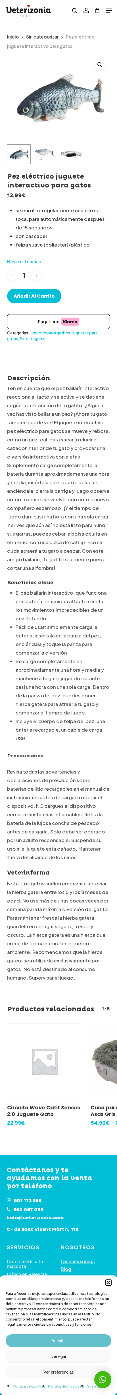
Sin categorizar (42, 36)
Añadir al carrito (34, 296)
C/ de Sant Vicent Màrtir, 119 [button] (42, 1229)
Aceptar (58, 1340)
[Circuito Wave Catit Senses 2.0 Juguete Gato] (44, 1061)
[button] (108, 1282)
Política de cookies (29, 1386)
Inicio (13, 36)
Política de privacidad (66, 1386)
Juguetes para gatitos (50, 332)
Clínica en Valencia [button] (27, 1274)
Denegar (58, 1356)
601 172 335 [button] (28, 1201)
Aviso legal (96, 1386)
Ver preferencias (58, 1372)
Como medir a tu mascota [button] (25, 1264)
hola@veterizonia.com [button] (35, 1218)
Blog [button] (66, 1269)
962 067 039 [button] (28, 1210)
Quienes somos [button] (78, 1261)
